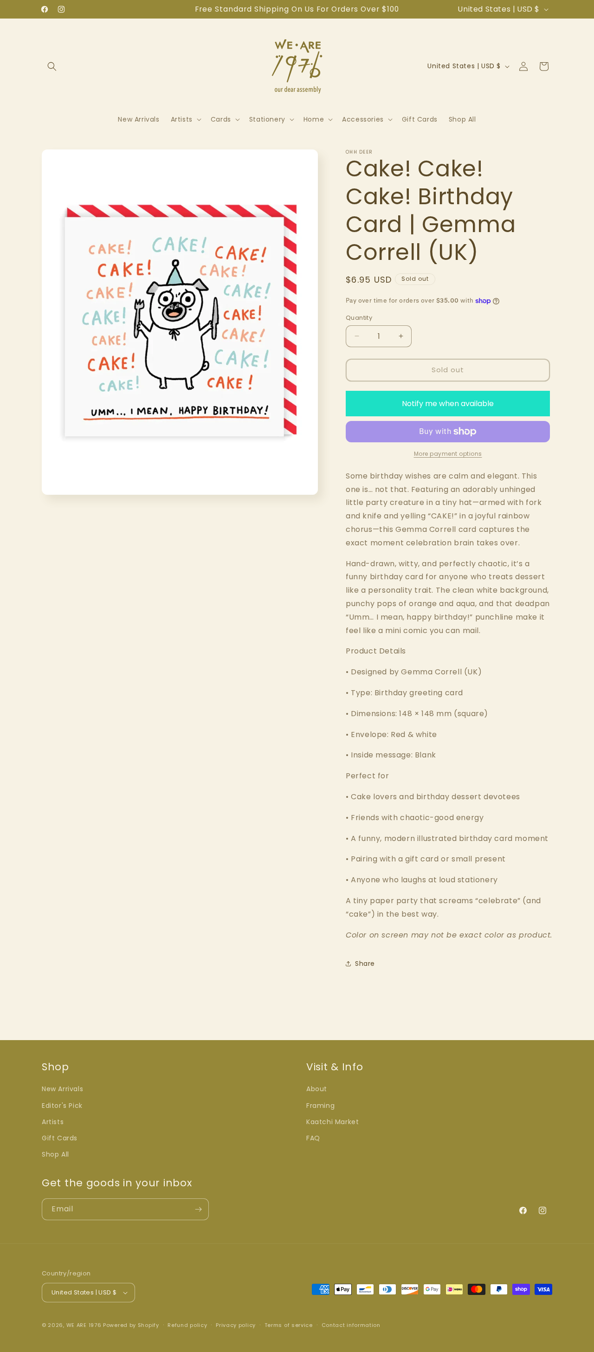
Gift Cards (59, 1138)
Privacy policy (236, 1325)
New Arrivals (62, 1088)
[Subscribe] (198, 1209)
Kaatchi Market (332, 1121)
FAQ (313, 1138)
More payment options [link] (448, 454)
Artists (53, 1121)
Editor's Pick (62, 1105)
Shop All (55, 1154)
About (316, 1088)
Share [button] (365, 963)
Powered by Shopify (131, 1325)
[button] (52, 66)
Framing (320, 1105)
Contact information (351, 1325)
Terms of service (289, 1325)
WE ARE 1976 (84, 1325)
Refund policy (187, 1325)
